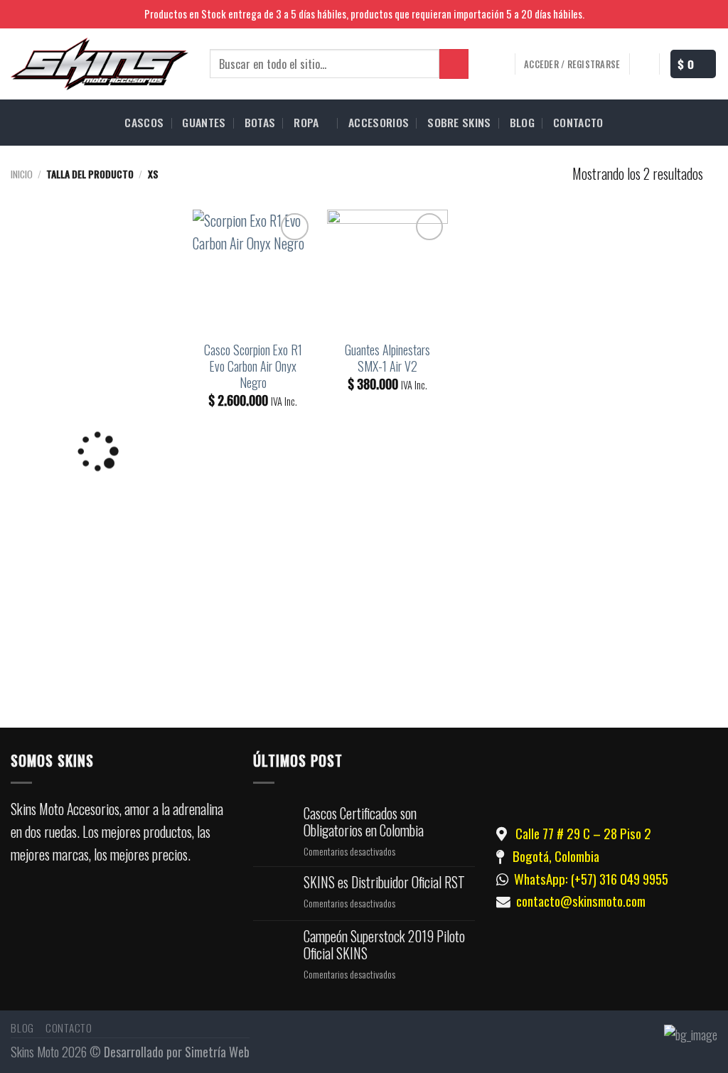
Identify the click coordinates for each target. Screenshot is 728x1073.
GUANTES (203, 122)
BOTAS (260, 122)
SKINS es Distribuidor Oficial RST (384, 882)
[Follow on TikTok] (118, 906)
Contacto (69, 1027)
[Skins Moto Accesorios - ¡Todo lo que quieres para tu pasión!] (99, 64)
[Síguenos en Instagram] (709, 15)
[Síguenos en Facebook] (692, 15)
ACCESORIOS (378, 122)
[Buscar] (454, 63)
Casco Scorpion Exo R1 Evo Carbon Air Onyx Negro (253, 367)
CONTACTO (578, 122)
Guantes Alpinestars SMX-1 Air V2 (387, 358)
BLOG (522, 122)
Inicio (22, 173)
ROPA (306, 122)
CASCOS (144, 122)
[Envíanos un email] (161, 906)
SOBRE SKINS (459, 122)
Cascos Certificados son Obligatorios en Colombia (364, 822)
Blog (22, 1027)
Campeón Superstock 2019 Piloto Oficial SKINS (384, 945)
